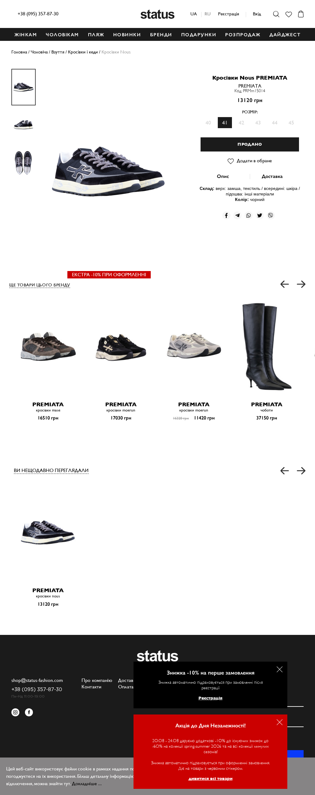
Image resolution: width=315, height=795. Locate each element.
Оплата (126, 687)
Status (157, 14)
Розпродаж (243, 34)
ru (208, 13)
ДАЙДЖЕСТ (285, 34)
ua (193, 13)
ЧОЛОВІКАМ (62, 34)
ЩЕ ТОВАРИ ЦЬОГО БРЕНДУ (39, 284)
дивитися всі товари (211, 778)
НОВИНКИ (127, 34)
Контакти (92, 687)
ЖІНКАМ (25, 34)
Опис (223, 176)
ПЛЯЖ (96, 34)
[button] (285, 284)
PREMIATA (249, 86)
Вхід (257, 13)
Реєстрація (228, 13)
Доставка (272, 176)
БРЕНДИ (161, 34)
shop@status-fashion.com (37, 680)
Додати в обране (254, 160)
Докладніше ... (87, 783)
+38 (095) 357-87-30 (38, 14)
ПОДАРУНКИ (199, 34)
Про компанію (97, 680)
